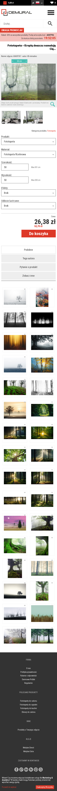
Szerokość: (6, 162)
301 (36, 167)
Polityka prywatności (28, 672)
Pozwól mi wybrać (9, 787)
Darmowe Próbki (28, 679)
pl (33, 3)
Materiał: (5, 149)
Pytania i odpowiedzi (28, 676)
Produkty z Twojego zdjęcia (28, 730)
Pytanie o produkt (28, 267)
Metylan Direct (28, 748)
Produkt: (5, 136)
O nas (28, 668)
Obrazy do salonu (28, 712)
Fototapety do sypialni (28, 705)
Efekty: (4, 187)
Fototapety (51, 131)
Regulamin (28, 683)
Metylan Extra (28, 751)
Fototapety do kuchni (28, 708)
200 (36, 180)
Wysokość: (6, 175)
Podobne (28, 249)
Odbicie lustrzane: (10, 200)
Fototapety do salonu (28, 701)
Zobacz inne (28, 275)
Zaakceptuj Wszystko (44, 787)
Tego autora (28, 258)
